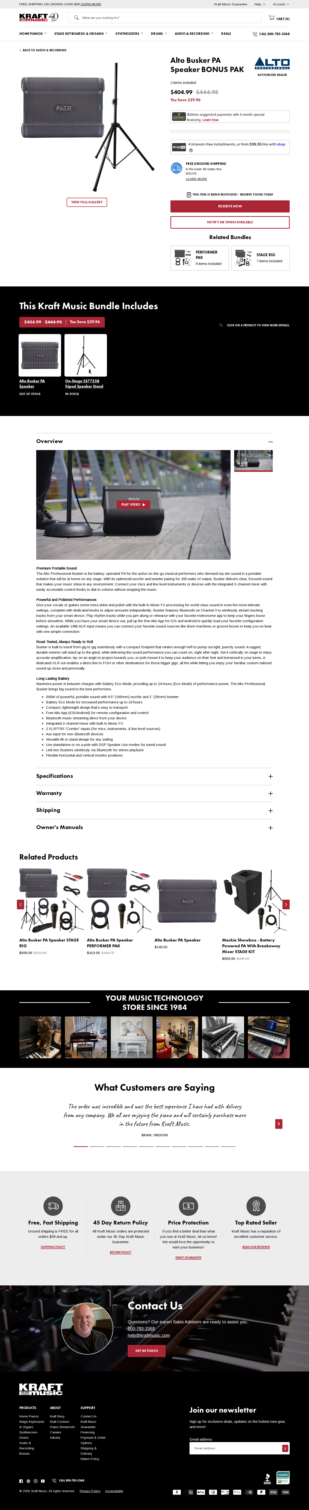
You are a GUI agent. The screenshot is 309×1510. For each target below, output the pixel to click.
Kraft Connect (59, 1421)
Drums (24, 1437)
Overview (49, 442)
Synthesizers (28, 1432)
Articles (55, 1437)
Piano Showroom (62, 1427)
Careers (55, 1432)
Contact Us (89, 1416)
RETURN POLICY (121, 1252)
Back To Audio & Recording (44, 50)
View (72, 925)
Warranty (49, 793)
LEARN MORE (91, 4)
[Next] (286, 904)
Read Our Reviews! (256, 1247)
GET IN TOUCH (146, 1351)
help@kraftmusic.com (149, 1335)
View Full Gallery (87, 202)
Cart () (282, 19)
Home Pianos (29, 1416)
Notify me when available (230, 222)
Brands (24, 1453)
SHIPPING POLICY (53, 1247)
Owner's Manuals (59, 828)
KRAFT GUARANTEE (188, 1257)
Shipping (48, 810)
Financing (88, 1432)
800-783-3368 (141, 1328)
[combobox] (172, 17)
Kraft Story (57, 1416)
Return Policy (90, 1459)
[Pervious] (20, 904)
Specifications (54, 776)
